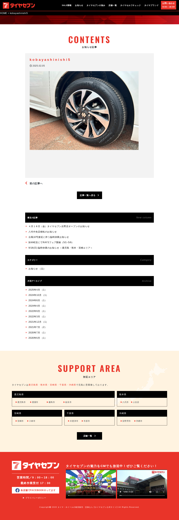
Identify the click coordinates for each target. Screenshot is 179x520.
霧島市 (51, 402)
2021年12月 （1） (38, 322)
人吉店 (135, 402)
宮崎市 (19, 421)
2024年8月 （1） (38, 300)
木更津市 (73, 421)
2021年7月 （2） (38, 327)
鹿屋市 (34, 402)
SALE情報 (67, 5)
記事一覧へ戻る (89, 195)
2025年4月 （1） (38, 290)
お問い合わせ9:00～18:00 (168, 5)
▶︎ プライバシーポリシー (34, 498)
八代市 (124, 402)
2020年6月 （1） (38, 338)
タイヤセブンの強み (96, 5)
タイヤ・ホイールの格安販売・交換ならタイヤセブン (19, 5)
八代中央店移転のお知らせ (43, 232)
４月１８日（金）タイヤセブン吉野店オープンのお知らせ (59, 226)
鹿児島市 (20, 402)
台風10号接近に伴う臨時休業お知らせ (49, 237)
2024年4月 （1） (38, 306)
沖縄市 (138, 421)
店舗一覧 (113, 5)
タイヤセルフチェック (130, 5)
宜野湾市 (125, 421)
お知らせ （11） (37, 269)
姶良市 (67, 402)
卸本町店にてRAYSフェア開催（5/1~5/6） (51, 242)
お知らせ (79, 5)
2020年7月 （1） (38, 332)
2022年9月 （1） (38, 311)
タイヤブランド (151, 5)
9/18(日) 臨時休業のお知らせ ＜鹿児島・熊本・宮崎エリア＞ (61, 248)
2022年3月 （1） (38, 316)
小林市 (31, 421)
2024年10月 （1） (38, 295)
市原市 (86, 421)
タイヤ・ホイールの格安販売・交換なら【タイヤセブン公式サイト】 (88, 507)
